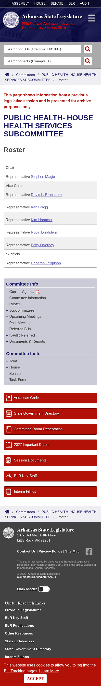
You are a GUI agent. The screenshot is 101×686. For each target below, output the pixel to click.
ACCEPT (35, 678)
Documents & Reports (27, 341)
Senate (57, 3)
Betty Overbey (42, 245)
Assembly (20, 3)
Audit (84, 3)
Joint (13, 361)
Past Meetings (20, 323)
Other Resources (19, 633)
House (40, 3)
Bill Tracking (14, 671)
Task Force (18, 380)
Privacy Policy (50, 551)
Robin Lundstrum (44, 232)
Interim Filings (17, 657)
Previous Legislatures (23, 610)
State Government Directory (28, 649)
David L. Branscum (46, 195)
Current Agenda (21, 291)
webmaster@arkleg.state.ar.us (36, 576)
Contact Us (26, 551)
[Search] (88, 49)
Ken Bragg (39, 207)
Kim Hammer (41, 220)
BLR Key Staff (16, 618)
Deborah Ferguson (46, 263)
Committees (25, 75)
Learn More (49, 671)
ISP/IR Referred (22, 335)
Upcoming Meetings (25, 316)
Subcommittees (22, 310)
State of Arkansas (19, 641)
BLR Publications (19, 625)
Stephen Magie (43, 176)
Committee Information (27, 298)
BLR (72, 3)
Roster (14, 304)
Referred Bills (20, 329)
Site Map (72, 551)
